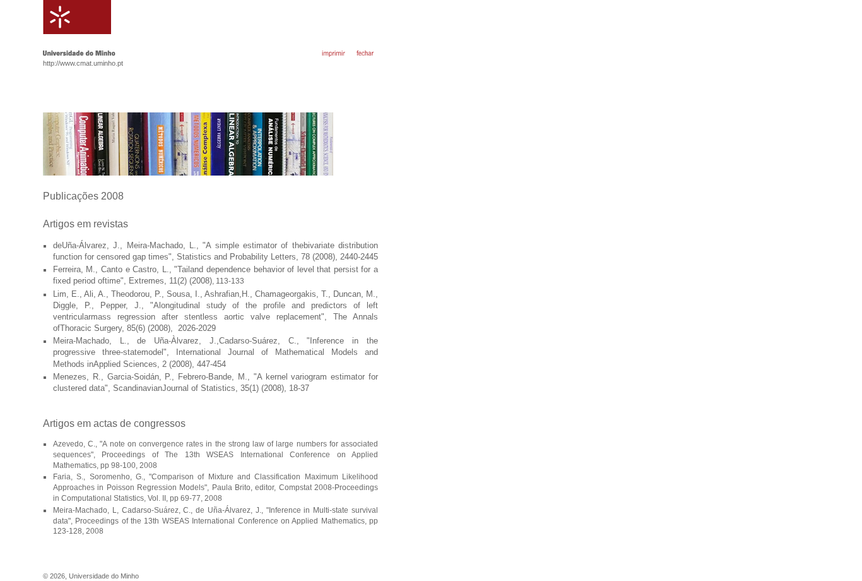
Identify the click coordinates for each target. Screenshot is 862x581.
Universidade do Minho (104, 576)
